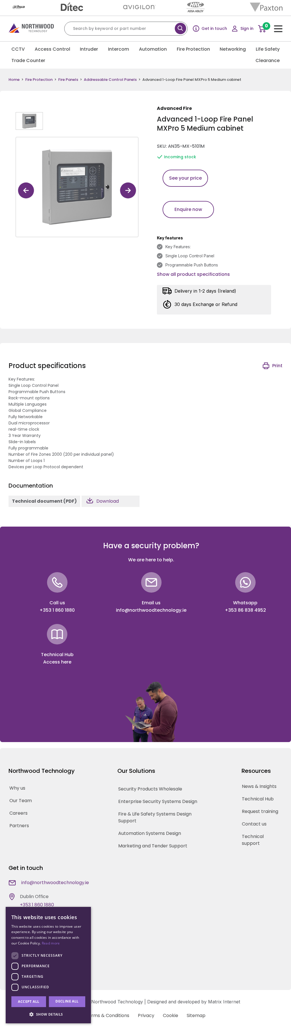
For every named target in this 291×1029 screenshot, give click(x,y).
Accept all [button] (28, 1001)
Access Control (52, 49)
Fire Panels (68, 79)
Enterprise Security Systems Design (157, 801)
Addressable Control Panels (110, 79)
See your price (185, 178)
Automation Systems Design (149, 833)
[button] (48, 1014)
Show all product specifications (193, 274)
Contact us (254, 824)
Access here (57, 662)
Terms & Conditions (107, 1015)
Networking (233, 49)
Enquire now (188, 209)
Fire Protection (193, 49)
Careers (18, 813)
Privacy (146, 1015)
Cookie (170, 1015)
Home (14, 79)
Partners (19, 825)
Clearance (267, 60)
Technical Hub (258, 799)
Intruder (89, 49)
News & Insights (259, 786)
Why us (17, 788)
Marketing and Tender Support (152, 846)
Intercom (118, 49)
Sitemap (196, 1015)
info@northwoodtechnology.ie (151, 610)
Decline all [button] (66, 1001)
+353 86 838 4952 (245, 610)
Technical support (253, 840)
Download (107, 501)
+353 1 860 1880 (57, 610)
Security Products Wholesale (150, 789)
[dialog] (48, 965)
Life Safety (268, 49)
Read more (51, 943)
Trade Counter (28, 60)
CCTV (18, 49)
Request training (260, 811)
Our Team (20, 800)
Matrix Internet (224, 1002)
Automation (153, 49)
